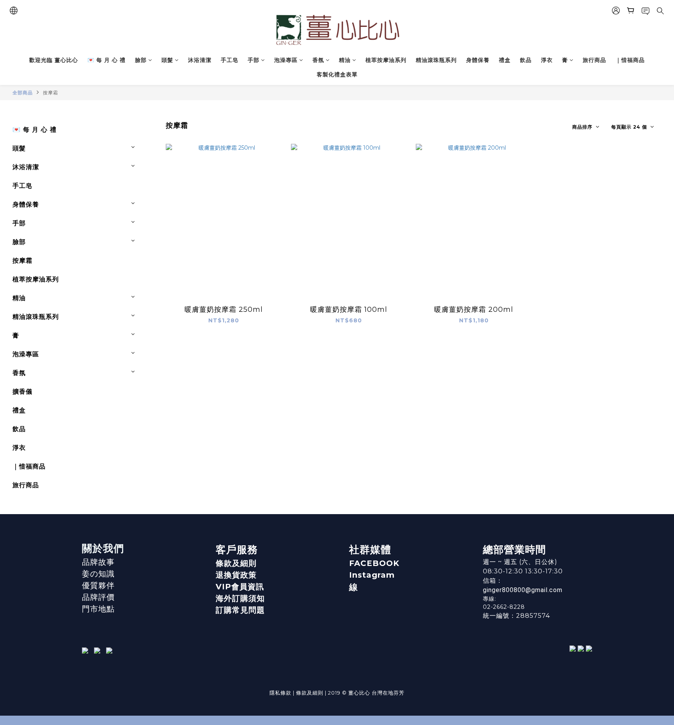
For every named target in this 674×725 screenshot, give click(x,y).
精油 (345, 60)
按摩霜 (50, 92)
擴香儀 (22, 391)
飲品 (526, 60)
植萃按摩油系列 (385, 60)
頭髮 (167, 60)
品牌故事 (98, 562)
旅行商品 (594, 60)
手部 (253, 60)
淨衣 (547, 60)
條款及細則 (236, 563)
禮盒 (505, 60)
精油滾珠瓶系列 (436, 60)
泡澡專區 (286, 60)
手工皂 (229, 60)
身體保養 (478, 60)
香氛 (318, 60)
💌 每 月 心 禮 (106, 60)
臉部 (141, 60)
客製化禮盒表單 (337, 74)
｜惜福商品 (630, 60)
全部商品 (22, 92)
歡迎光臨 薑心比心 (53, 60)
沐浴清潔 (199, 60)
